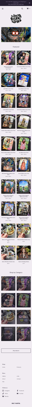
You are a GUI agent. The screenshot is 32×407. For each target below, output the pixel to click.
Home (3, 367)
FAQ (3, 381)
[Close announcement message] (29, 3)
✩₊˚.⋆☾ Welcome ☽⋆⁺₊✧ (16, 34)
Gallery (4, 376)
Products (19, 367)
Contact (19, 379)
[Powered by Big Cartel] (16, 403)
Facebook (21, 390)
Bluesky (6, 396)
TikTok (6, 393)
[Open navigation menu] (2, 8)
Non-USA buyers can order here (16, 4)
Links (18, 376)
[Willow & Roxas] (16, 18)
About (3, 379)
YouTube (21, 393)
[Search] (22, 8)
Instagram (7, 390)
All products (16, 350)
